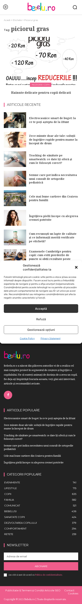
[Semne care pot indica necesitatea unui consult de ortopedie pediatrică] (15, 179)
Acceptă (41, 308)
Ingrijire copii (41, 84)
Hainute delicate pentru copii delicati (41, 92)
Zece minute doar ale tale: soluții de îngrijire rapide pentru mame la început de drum (53, 139)
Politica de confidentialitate (48, 574)
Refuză (41, 319)
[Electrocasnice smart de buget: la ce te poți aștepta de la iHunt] (15, 120)
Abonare (41, 566)
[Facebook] (8, 395)
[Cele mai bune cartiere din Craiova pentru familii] (15, 198)
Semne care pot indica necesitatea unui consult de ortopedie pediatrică (53, 178)
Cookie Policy (27, 338)
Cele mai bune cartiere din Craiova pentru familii (53, 198)
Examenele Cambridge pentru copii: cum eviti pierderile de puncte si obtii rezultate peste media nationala (50, 257)
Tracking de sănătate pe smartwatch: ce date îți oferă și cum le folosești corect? (50, 159)
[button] (76, 267)
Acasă (7, 20)
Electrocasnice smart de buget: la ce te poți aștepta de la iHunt (52, 120)
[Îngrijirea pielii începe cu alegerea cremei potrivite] (15, 218)
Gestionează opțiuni (41, 329)
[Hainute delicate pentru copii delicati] (41, 61)
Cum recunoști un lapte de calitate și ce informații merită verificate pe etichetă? (52, 237)
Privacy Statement (50, 338)
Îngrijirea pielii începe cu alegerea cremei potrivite (53, 218)
